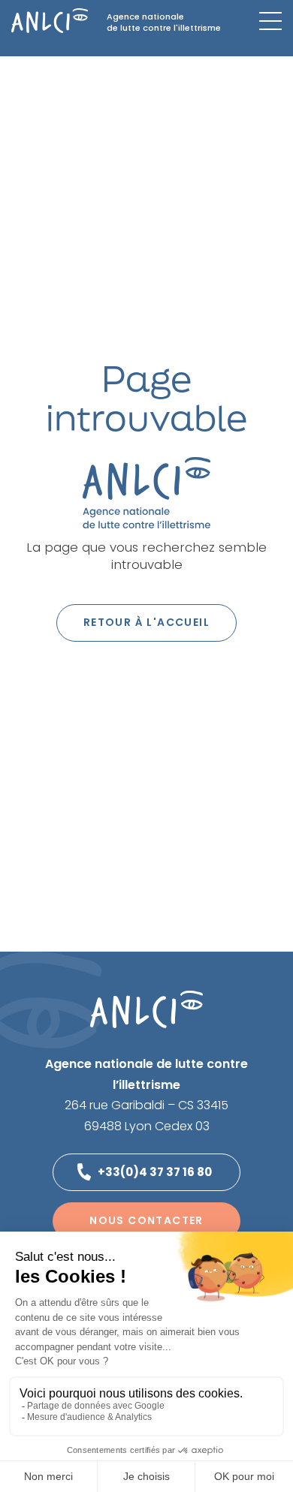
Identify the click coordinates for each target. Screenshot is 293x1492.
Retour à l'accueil (146, 622)
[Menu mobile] (270, 21)
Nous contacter (146, 1220)
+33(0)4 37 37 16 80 (155, 1172)
